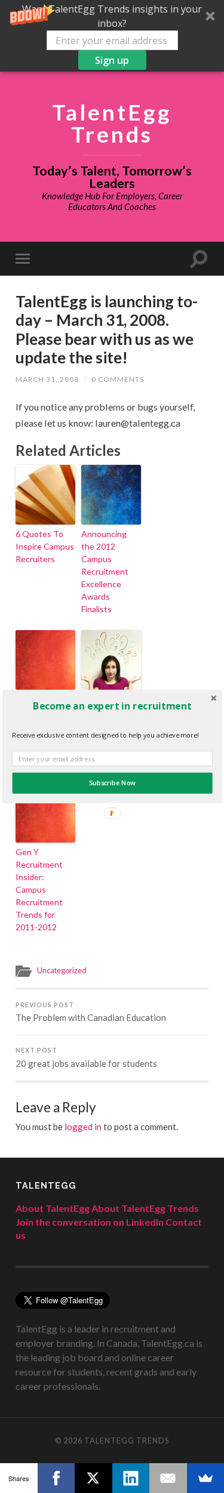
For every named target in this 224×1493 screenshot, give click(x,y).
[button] (112, 705)
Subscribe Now (111, 783)
